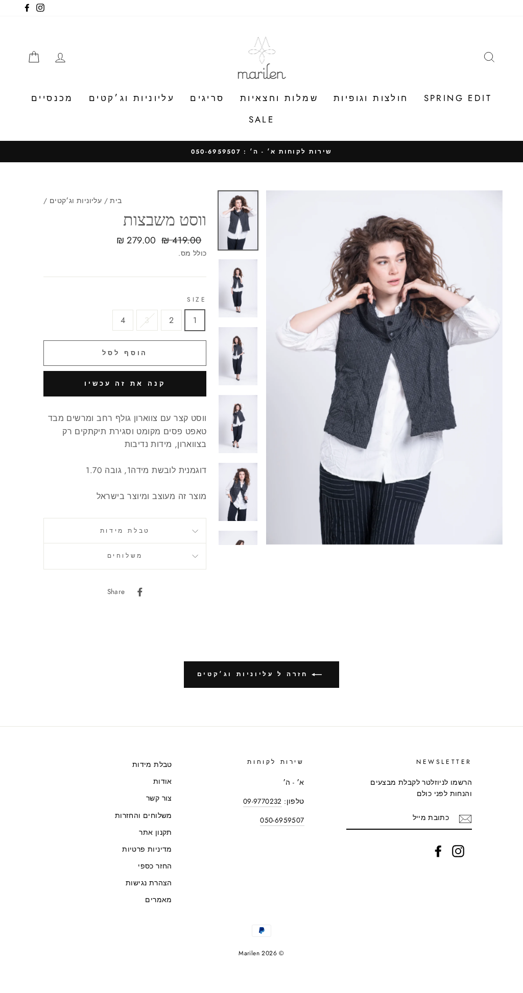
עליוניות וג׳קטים (132, 98)
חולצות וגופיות (371, 98)
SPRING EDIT (458, 98)
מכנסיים (52, 98)
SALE (262, 119)
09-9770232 (262, 801)
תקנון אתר (155, 832)
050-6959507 (282, 820)
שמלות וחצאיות (279, 98)
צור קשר (159, 798)
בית (116, 200)
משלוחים (125, 555)
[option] (261, 151)
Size (196, 299)
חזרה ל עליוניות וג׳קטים (254, 674)
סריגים (207, 98)
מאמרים (158, 900)
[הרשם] (465, 818)
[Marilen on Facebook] (438, 851)
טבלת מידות (125, 530)
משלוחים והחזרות (143, 815)
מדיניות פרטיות (147, 849)
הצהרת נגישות (149, 883)
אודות (162, 781)
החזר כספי (155, 866)
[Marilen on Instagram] (458, 851)
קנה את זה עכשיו (125, 383)
